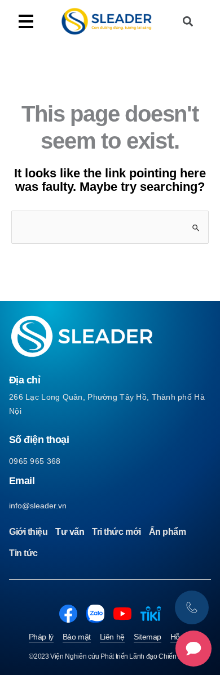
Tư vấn (69, 532)
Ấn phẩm (167, 532)
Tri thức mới (116, 532)
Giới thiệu (28, 532)
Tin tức (23, 553)
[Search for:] (110, 226)
